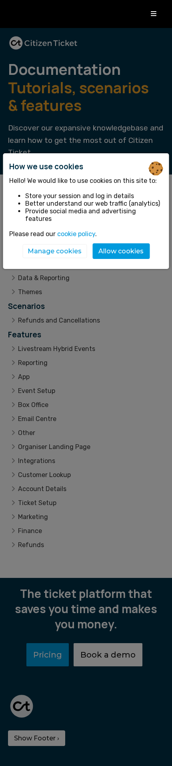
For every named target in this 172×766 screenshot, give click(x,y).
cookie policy (76, 234)
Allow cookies (121, 251)
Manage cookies (55, 251)
